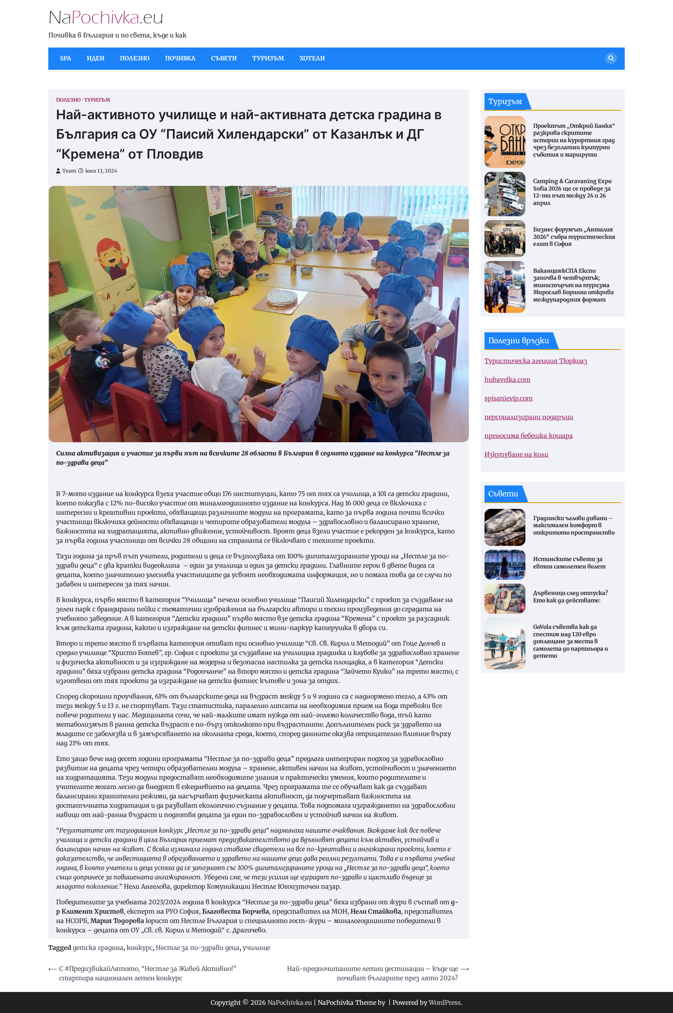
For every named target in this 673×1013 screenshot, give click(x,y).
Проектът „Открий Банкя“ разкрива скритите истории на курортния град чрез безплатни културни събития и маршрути (574, 140)
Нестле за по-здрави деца (198, 947)
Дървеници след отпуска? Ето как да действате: (570, 596)
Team (69, 171)
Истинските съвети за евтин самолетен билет (569, 563)
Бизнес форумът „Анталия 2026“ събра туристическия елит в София (574, 236)
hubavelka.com (507, 379)
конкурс (140, 947)
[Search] (611, 58)
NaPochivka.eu (290, 1002)
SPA (65, 58)
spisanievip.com (508, 398)
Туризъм (268, 58)
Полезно (135, 58)
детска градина (98, 947)
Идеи (95, 58)
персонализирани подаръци (528, 417)
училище (256, 947)
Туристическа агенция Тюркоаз (535, 361)
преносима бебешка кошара (528, 435)
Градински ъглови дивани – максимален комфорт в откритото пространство (574, 525)
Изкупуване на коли (516, 454)
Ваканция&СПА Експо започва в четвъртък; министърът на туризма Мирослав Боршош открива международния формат (573, 285)
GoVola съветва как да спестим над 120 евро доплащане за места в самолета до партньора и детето (570, 641)
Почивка (180, 58)
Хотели (312, 58)
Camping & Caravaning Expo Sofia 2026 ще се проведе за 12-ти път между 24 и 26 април (572, 192)
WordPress (445, 1002)
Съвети (224, 58)
